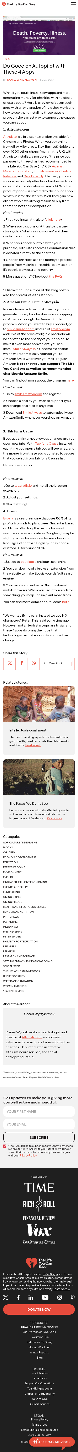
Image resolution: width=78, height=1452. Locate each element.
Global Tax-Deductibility (39, 1393)
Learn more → (61, 1289)
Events (8, 877)
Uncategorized (14, 976)
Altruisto (10, 136)
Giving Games (12, 897)
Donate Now (39, 1309)
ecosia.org (28, 561)
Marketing (10, 921)
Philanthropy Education (20, 941)
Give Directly (33, 176)
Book (39, 1331)
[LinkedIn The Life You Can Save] (30, 1298)
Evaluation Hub (40, 1337)
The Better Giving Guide (39, 1326)
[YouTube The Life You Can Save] (45, 1298)
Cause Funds (39, 1378)
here (70, 380)
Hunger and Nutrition (18, 911)
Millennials (11, 926)
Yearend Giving (13, 991)
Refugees (9, 946)
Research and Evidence (19, 956)
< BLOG (7, 58)
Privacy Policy (28, 1155)
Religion (9, 951)
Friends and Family (15, 887)
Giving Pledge (12, 901)
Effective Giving (14, 867)
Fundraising (11, 892)
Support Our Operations (39, 1383)
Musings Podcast (39, 1347)
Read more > (33, 745)
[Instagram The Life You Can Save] (59, 1298)
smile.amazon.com (21, 329)
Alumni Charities (40, 1404)
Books (8, 847)
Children (9, 852)
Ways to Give (40, 1398)
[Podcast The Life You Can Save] (73, 1298)
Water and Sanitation (18, 981)
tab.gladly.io (23, 485)
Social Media (11, 966)
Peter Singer (12, 936)
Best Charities (39, 1373)
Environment (12, 872)
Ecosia (8, 518)
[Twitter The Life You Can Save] (5, 1297)
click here (53, 219)
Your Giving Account (39, 1388)
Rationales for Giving (39, 1342)
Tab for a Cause (46, 443)
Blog (40, 1357)
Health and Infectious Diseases (24, 906)
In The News (11, 916)
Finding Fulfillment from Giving (25, 882)
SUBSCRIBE (39, 1137)
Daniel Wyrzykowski (22, 79)
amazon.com (60, 329)
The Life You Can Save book (21, 971)
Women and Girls (15, 986)
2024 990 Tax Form (39, 1435)
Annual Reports (39, 1352)
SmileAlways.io (24, 349)
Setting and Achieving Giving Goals (28, 961)
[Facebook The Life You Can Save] (18, 1298)
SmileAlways (32, 412)
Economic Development (19, 857)
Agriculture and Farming (20, 842)
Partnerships (12, 931)
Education (10, 862)
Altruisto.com (32, 1037)
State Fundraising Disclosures (39, 1429)
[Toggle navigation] (73, 4)
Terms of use (39, 1424)
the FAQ (55, 276)
